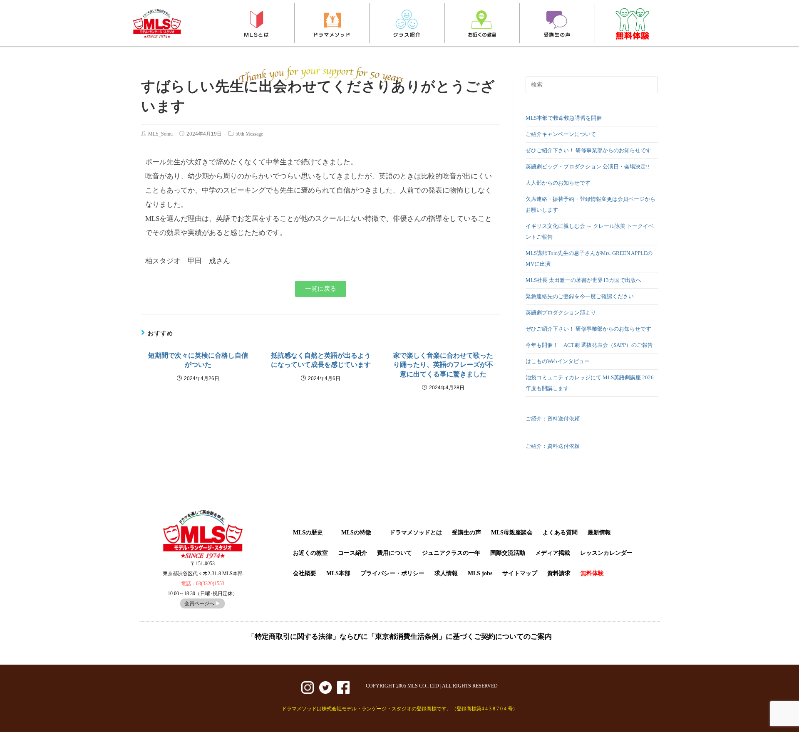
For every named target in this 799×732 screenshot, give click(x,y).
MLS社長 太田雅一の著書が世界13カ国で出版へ (583, 280)
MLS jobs (480, 573)
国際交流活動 (507, 553)
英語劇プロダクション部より (561, 312)
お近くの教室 (310, 553)
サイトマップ (519, 573)
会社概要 (304, 573)
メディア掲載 (552, 553)
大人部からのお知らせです (558, 183)
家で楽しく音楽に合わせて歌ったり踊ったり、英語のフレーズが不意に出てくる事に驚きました (443, 365)
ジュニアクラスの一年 (451, 553)
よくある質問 (560, 532)
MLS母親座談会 (512, 532)
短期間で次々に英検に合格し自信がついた (198, 360)
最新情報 (599, 532)
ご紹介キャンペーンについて (561, 134)
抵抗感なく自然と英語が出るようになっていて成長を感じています (321, 360)
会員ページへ (202, 603)
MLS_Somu (160, 134)
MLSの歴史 (308, 532)
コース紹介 (352, 553)
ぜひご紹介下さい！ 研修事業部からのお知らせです (591, 150)
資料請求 (559, 573)
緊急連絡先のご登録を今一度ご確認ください (580, 296)
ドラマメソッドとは (416, 532)
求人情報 (446, 573)
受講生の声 (466, 532)
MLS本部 (338, 573)
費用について (394, 553)
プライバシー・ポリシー (392, 573)
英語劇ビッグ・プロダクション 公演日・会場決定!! (587, 166)
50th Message (249, 134)
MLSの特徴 (356, 532)
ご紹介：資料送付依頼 (553, 418)
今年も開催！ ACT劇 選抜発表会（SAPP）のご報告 (589, 345)
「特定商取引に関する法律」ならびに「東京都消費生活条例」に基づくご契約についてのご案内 (400, 636)
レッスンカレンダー (606, 553)
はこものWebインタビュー (558, 361)
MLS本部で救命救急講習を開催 (564, 118)
